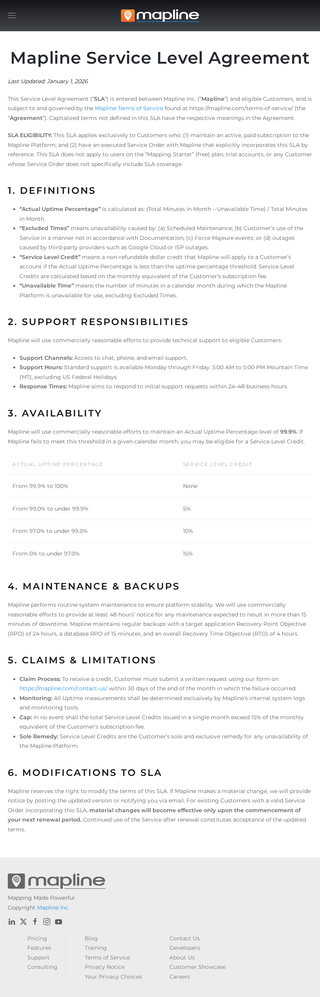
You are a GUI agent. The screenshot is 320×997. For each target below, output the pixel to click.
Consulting (42, 966)
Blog (91, 938)
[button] (12, 15)
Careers (179, 976)
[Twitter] (23, 922)
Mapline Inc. (53, 907)
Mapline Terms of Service (129, 108)
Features (39, 947)
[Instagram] (47, 922)
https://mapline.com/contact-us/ (63, 688)
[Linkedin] (12, 922)
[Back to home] (160, 15)
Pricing (37, 938)
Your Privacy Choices (113, 976)
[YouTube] (58, 922)
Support (38, 957)
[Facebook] (35, 922)
